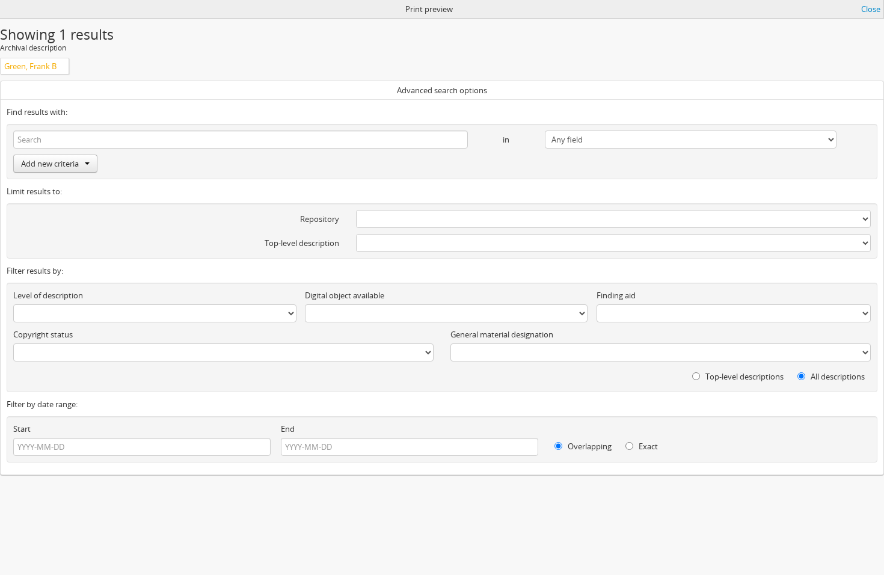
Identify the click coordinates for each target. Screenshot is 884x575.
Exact (647, 446)
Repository (319, 219)
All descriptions (837, 376)
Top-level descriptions (744, 376)
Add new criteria (50, 163)
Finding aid (616, 295)
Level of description (48, 295)
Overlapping (589, 446)
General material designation (501, 334)
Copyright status (43, 334)
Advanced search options (442, 90)
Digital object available (344, 295)
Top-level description (302, 243)
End (288, 428)
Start (22, 428)
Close (870, 9)
